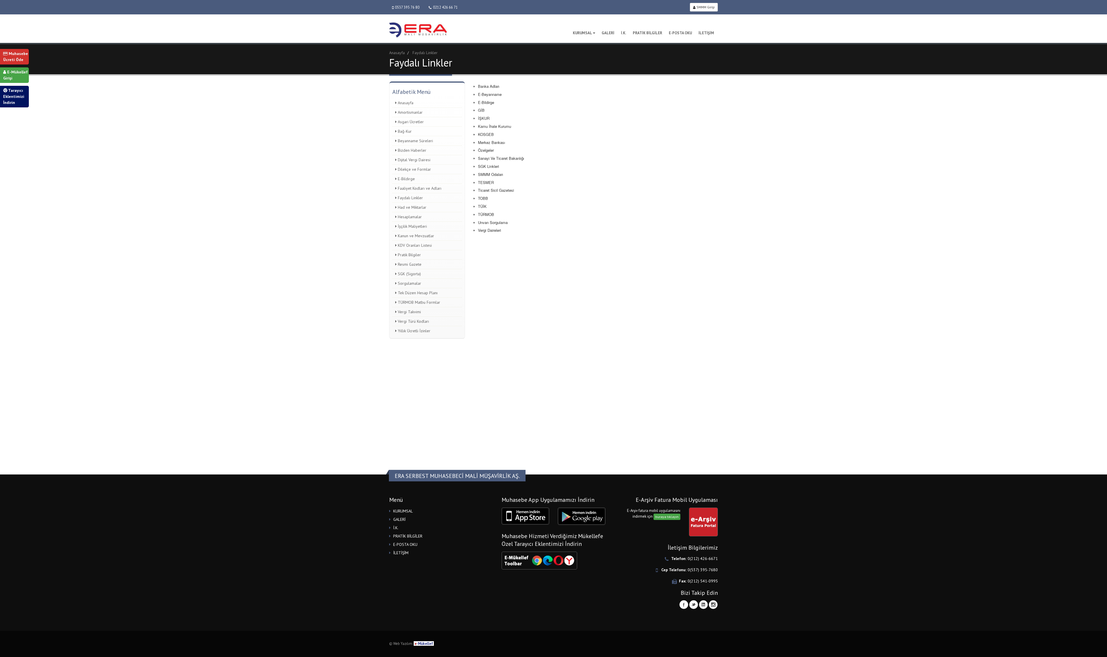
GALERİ (608, 33)
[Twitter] (693, 604)
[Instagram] (713, 604)
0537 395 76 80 (407, 7)
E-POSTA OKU (680, 33)
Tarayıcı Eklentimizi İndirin (13, 96)
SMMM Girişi (705, 7)
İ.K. (623, 33)
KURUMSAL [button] (403, 511)
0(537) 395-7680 (703, 569)
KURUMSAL (582, 33)
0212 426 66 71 (445, 7)
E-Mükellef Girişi (15, 75)
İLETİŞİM (706, 33)
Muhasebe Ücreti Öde (15, 56)
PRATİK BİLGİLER (647, 33)
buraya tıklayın (667, 516)
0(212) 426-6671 (703, 558)
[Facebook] (683, 604)
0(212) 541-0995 (703, 581)
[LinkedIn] (703, 604)
